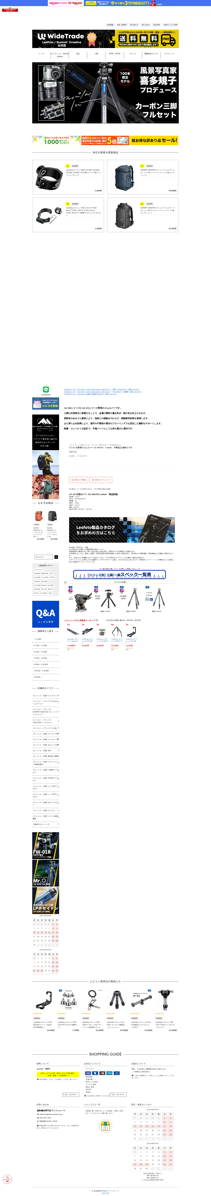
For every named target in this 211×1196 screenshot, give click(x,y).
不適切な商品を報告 (103, 489)
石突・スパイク (133, 389)
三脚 (114, 389)
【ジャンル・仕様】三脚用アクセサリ (90, 394)
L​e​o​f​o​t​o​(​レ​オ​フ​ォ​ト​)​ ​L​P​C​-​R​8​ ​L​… (131, 641)
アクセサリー (122, 389)
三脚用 (125, 392)
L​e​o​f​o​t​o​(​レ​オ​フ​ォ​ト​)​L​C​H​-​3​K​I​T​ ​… (87, 641)
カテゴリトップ (69, 389)
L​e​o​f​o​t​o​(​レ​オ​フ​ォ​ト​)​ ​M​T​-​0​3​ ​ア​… (117, 641)
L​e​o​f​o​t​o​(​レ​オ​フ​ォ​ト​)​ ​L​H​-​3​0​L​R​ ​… (102, 641)
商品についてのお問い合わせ (81, 489)
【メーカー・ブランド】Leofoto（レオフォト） (94, 389)
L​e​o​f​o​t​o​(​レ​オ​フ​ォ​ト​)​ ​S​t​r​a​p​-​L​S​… (72, 641)
